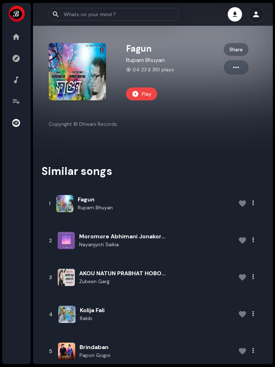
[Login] (256, 14)
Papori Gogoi (94, 355)
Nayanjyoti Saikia (99, 244)
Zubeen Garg (94, 281)
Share (236, 49)
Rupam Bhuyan (145, 60)
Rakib (86, 318)
